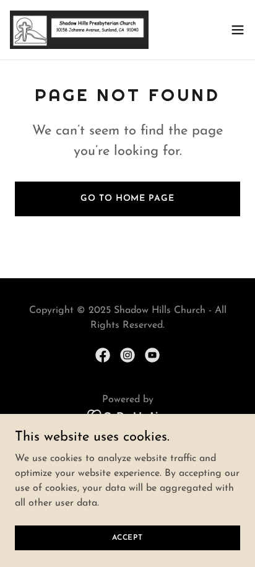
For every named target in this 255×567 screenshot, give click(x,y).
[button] (237, 29)
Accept (127, 537)
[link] (79, 30)
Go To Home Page (127, 198)
